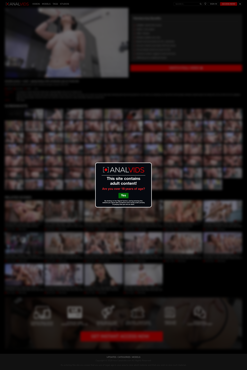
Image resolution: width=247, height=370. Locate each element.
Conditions (123, 202)
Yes (123, 195)
